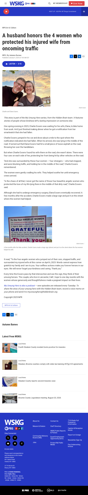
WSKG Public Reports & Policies (58, 432)
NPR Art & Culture (9, 28)
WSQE (9, 478)
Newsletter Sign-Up (75, 440)
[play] (6, 11)
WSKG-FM (8, 476)
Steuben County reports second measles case (36, 381)
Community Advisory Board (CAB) (40, 437)
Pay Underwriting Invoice (74, 445)
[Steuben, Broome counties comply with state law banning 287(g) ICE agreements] (9, 365)
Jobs (34, 442)
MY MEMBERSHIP (60, 3)
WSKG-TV (13, 480)
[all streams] (84, 11)
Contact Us (54, 421)
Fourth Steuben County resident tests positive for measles (41, 347)
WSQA (14, 478)
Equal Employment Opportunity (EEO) (57, 438)
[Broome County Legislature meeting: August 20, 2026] (9, 398)
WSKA (19, 480)
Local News (22, 344)
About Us (36, 421)
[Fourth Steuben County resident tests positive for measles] (9, 348)
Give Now (77, 3)
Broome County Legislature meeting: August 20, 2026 (39, 398)
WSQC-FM (20, 478)
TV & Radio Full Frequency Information (73, 422)
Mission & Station (39, 426)
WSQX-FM (15, 476)
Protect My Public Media (56, 444)
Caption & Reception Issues (75, 429)
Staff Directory (55, 426)
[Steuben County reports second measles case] (9, 382)
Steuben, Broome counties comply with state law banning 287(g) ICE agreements (50, 364)
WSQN (7, 480)
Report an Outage (74, 435)
